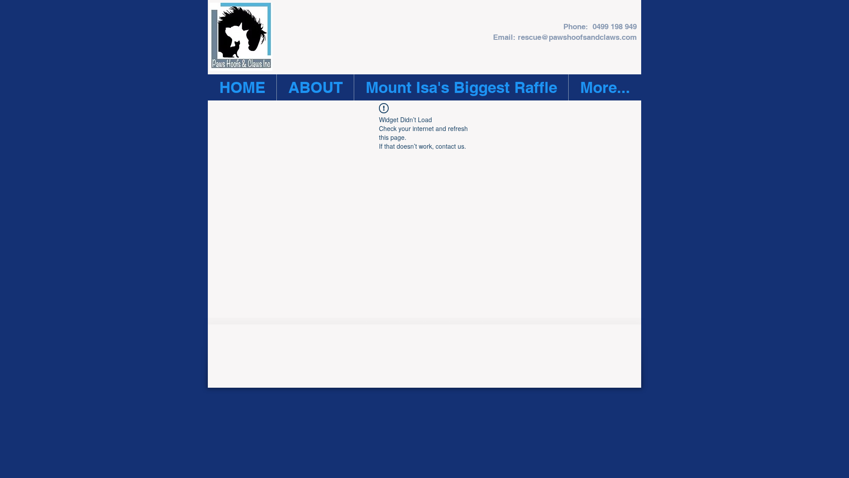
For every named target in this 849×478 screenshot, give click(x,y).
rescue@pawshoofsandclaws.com (577, 37)
